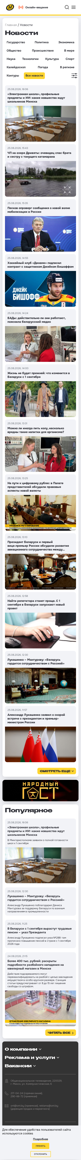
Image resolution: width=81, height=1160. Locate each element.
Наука (11, 59)
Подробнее (40, 1139)
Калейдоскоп (16, 67)
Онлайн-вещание (36, 7)
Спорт (70, 59)
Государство (16, 42)
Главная (11, 25)
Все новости (34, 75)
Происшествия (43, 50)
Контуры (13, 75)
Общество (14, 50)
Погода (43, 67)
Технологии (30, 59)
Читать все (59, 1033)
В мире (69, 50)
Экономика (66, 42)
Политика (42, 42)
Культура (52, 59)
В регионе (67, 67)
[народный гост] (40, 790)
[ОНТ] (10, 7)
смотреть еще (55, 771)
